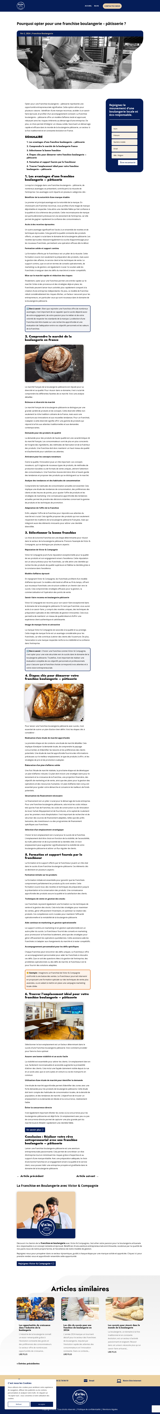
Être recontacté (127, 162)
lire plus (23, 1354)
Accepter (41, 1404)
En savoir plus (33, 1129)
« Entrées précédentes (28, 1363)
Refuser (19, 1404)
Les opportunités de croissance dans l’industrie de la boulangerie (34, 1328)
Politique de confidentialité (88, 1409)
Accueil (88, 6)
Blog (96, 6)
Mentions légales (110, 1409)
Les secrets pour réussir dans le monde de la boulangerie (124, 1326)
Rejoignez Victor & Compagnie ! (35, 1263)
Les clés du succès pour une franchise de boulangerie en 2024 (77, 1328)
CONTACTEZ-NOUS (112, 6)
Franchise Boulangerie (42, 33)
